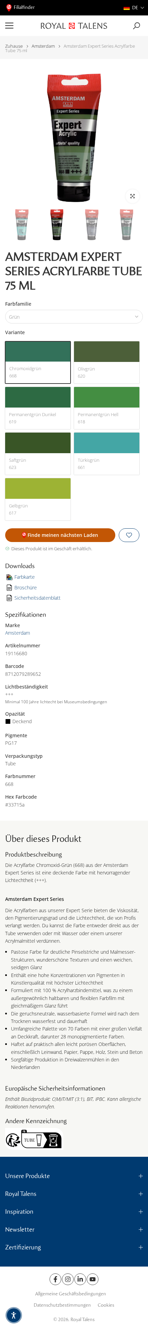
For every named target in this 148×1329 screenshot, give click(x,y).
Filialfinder (24, 7)
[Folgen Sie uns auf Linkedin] (80, 1279)
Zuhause (14, 46)
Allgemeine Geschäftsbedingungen (70, 1294)
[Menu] (20, 26)
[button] (134, 7)
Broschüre (25, 587)
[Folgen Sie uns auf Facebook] (55, 1279)
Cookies (106, 1305)
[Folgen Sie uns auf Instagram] (68, 1279)
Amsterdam (43, 46)
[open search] (136, 26)
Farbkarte (24, 577)
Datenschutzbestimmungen (62, 1305)
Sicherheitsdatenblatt (37, 598)
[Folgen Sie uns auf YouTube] (92, 1279)
